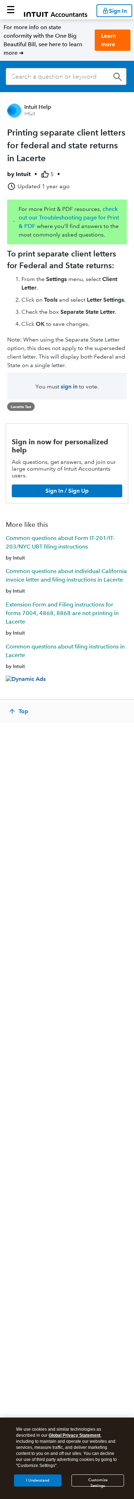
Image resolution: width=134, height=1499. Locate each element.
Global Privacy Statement (74, 1435)
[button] (10, 9)
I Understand (37, 1480)
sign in (69, 386)
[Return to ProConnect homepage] (56, 10)
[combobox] (66, 76)
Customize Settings (98, 1482)
